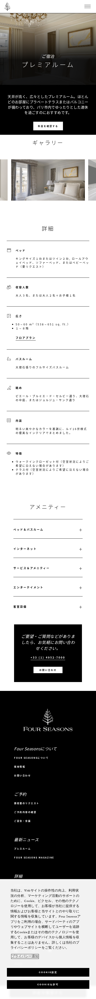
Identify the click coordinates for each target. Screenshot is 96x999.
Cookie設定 (48, 972)
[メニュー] (87, 6)
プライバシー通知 (25, 956)
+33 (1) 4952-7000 (48, 657)
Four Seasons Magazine (34, 857)
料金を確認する (48, 126)
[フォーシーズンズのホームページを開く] (7, 6)
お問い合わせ (48, 670)
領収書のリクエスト (26, 803)
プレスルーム (22, 848)
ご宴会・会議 (22, 821)
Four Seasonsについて (31, 757)
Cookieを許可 (48, 984)
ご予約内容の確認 (25, 812)
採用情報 (19, 766)
